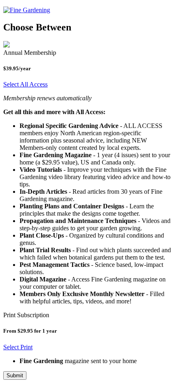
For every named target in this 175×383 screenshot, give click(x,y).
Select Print (18, 347)
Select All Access (25, 84)
